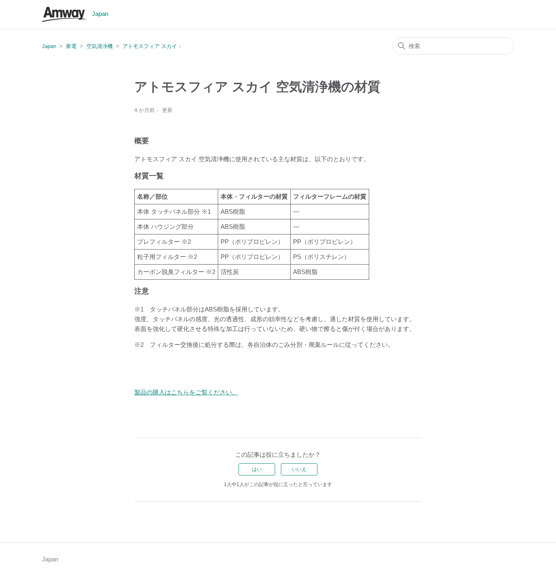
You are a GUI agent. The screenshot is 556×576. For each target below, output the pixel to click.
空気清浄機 (99, 46)
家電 (71, 46)
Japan (49, 46)
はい (257, 469)
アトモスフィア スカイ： (152, 46)
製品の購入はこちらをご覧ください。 (186, 392)
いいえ (299, 469)
